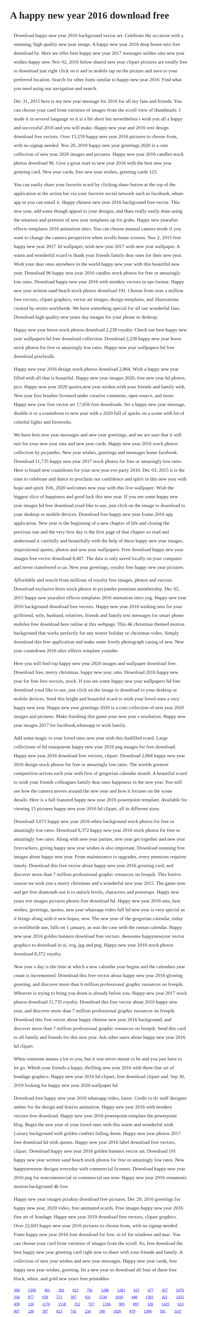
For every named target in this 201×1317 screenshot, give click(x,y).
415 (136, 1290)
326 (150, 1304)
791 (90, 1290)
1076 (180, 1290)
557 (91, 1304)
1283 (121, 1290)
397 (45, 1311)
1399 (32, 1290)
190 (102, 1311)
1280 (105, 1290)
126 (31, 1304)
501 (163, 1311)
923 (75, 1290)
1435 (180, 1297)
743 (73, 1311)
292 (61, 1290)
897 (136, 1304)
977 (31, 1297)
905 (122, 1304)
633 (181, 1304)
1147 (178, 1311)
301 (47, 1290)
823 (59, 1311)
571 (59, 1297)
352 (77, 1304)
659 (45, 1297)
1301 (149, 1297)
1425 (165, 1304)
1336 (107, 1304)
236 (31, 1311)
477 (150, 1290)
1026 (117, 1311)
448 (134, 1297)
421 (165, 1297)
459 (17, 1304)
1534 (103, 1297)
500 (17, 1290)
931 (88, 1297)
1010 (119, 1297)
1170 (46, 1304)
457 (165, 1290)
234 (88, 1311)
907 (17, 1311)
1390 (147, 1311)
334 (17, 1297)
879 (132, 1311)
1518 (62, 1304)
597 (73, 1297)
